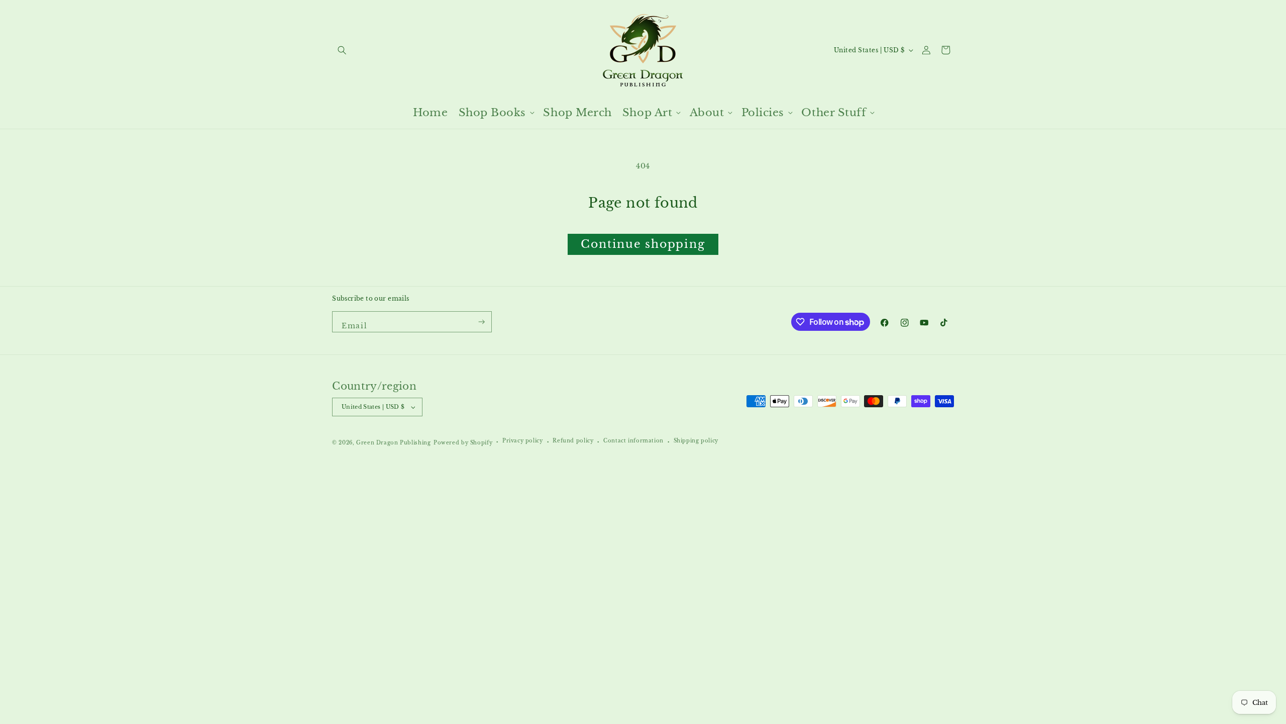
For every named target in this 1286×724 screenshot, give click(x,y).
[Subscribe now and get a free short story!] (482, 321)
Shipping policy (696, 441)
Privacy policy (522, 441)
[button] (342, 50)
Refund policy (573, 441)
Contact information (633, 441)
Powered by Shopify (463, 443)
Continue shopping (643, 244)
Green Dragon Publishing (393, 443)
